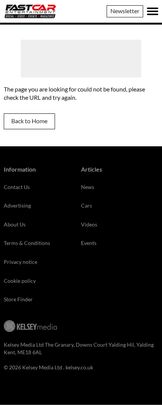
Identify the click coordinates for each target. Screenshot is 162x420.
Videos (89, 224)
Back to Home (29, 120)
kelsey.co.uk (79, 367)
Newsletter (124, 10)
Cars (86, 205)
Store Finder (18, 299)
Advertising (17, 205)
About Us (15, 224)
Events (88, 243)
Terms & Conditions (27, 243)
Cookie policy (20, 280)
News (87, 187)
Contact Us (17, 187)
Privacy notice (20, 262)
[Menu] (152, 11)
